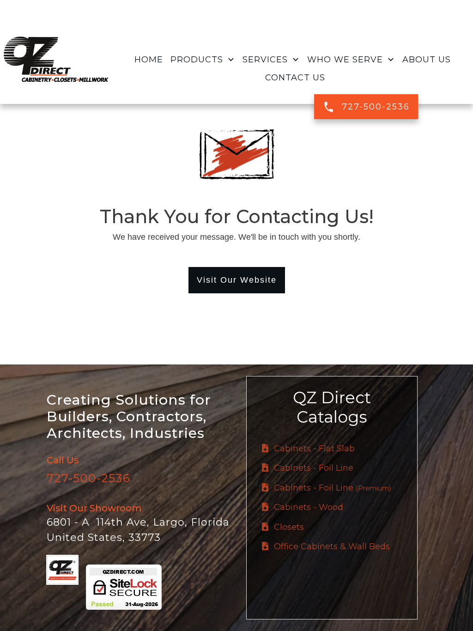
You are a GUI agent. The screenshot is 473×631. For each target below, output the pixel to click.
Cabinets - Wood (308, 507)
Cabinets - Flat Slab (314, 448)
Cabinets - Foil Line (313, 468)
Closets (289, 527)
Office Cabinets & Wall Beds (332, 546)
